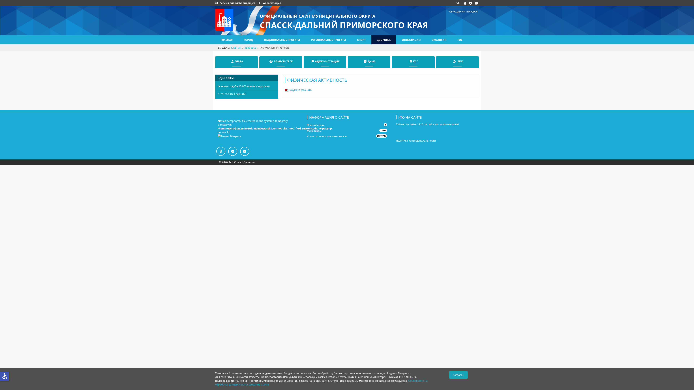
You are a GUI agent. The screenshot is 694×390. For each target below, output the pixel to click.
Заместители (283, 61)
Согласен (458, 375)
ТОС (459, 40)
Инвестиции (411, 40)
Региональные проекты (328, 40)
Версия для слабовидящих (237, 3)
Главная (227, 40)
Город (248, 40)
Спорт (361, 40)
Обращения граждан (463, 11)
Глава (239, 61)
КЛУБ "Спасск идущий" (232, 94)
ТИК (460, 61)
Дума (372, 61)
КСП (415, 61)
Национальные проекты (282, 40)
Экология (439, 40)
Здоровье (384, 40)
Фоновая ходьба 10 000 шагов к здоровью (244, 86)
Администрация (327, 61)
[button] (465, 3)
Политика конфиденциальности (416, 140)
